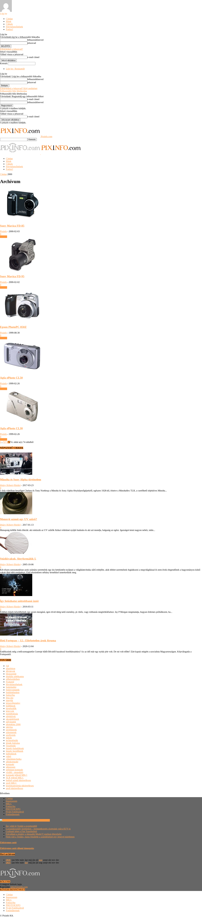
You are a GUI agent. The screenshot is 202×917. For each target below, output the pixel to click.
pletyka (9, 727)
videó (8, 756)
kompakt (10, 764)
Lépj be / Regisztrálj (15, 68)
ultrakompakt (12, 761)
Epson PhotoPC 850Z (13, 327)
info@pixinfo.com (19, 887)
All (7, 666)
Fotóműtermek (13, 814)
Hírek (8, 21)
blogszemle (11, 674)
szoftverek (11, 735)
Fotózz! (9, 29)
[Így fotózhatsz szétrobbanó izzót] (16, 595)
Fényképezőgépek (14, 26)
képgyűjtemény (13, 703)
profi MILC (11, 783)
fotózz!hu (10, 695)
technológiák (12, 740)
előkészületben (13, 679)
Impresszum (11, 801)
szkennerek (11, 732)
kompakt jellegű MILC (16, 775)
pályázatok (11, 721)
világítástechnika (13, 759)
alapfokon (10, 668)
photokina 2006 (13, 724)
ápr (26, 862)
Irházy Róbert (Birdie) (10, 485)
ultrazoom (10, 767)
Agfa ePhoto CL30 (11, 428)
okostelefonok (12, 719)
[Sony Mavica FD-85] (22, 220)
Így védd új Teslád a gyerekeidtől (21, 826)
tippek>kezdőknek (14, 751)
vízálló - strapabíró (14, 772)
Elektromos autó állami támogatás (17, 848)
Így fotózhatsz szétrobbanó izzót (19, 601)
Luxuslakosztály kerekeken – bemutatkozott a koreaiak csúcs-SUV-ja (38, 828)
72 (4, 442)
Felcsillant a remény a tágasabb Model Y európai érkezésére (34, 834)
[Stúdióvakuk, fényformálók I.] (16, 553)
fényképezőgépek (14, 684)
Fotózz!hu (10, 806)
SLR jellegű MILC (15, 777)
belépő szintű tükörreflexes (18, 780)
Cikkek (9, 24)
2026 (8, 860)
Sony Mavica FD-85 (12, 225)
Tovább (3, 236)
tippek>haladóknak (15, 748)
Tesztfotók (11, 745)
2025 (8, 862)
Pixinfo (3, 231)
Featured (10, 682)
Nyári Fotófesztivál (15, 811)
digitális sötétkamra (15, 676)
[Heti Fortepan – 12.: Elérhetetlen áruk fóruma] (16, 634)
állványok (10, 671)
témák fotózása (13, 743)
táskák (9, 737)
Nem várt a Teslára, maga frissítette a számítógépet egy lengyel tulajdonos (40, 836)
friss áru (9, 698)
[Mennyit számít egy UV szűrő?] (16, 513)
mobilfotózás (12, 713)
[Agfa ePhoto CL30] (22, 422)
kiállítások (10, 706)
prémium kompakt (14, 769)
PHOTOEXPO (13, 809)
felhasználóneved (35, 40)
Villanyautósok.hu (41, 820)
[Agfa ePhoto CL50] (22, 372)
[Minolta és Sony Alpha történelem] (16, 474)
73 (6, 442)
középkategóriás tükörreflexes (20, 785)
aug (40, 860)
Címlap (9, 18)
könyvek (10, 711)
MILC (9, 803)
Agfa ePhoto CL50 (11, 377)
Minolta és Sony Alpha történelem (20, 479)
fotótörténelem (12, 692)
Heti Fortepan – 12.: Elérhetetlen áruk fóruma (28, 640)
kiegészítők (11, 708)
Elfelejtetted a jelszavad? (11, 49)
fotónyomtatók (13, 690)
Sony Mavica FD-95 (12, 276)
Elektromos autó (8, 842)
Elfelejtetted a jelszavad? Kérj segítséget (18, 88)
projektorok (11, 729)
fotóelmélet (11, 687)
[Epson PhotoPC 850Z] (22, 321)
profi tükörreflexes (14, 788)
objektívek (11, 716)
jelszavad (31, 43)
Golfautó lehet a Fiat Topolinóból (21, 831)
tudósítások (11, 753)
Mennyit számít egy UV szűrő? (18, 519)
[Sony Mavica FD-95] (22, 270)
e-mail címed (33, 57)
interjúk (9, 700)
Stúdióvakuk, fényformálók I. (18, 558)
